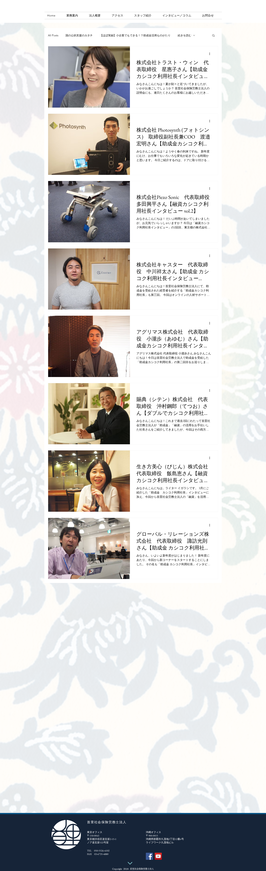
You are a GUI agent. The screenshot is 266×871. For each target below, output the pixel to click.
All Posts (53, 35)
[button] (213, 36)
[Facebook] (149, 856)
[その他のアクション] (211, 54)
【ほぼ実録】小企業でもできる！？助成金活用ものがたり (135, 35)
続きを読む (184, 35)
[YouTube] (158, 856)
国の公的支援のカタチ (79, 35)
